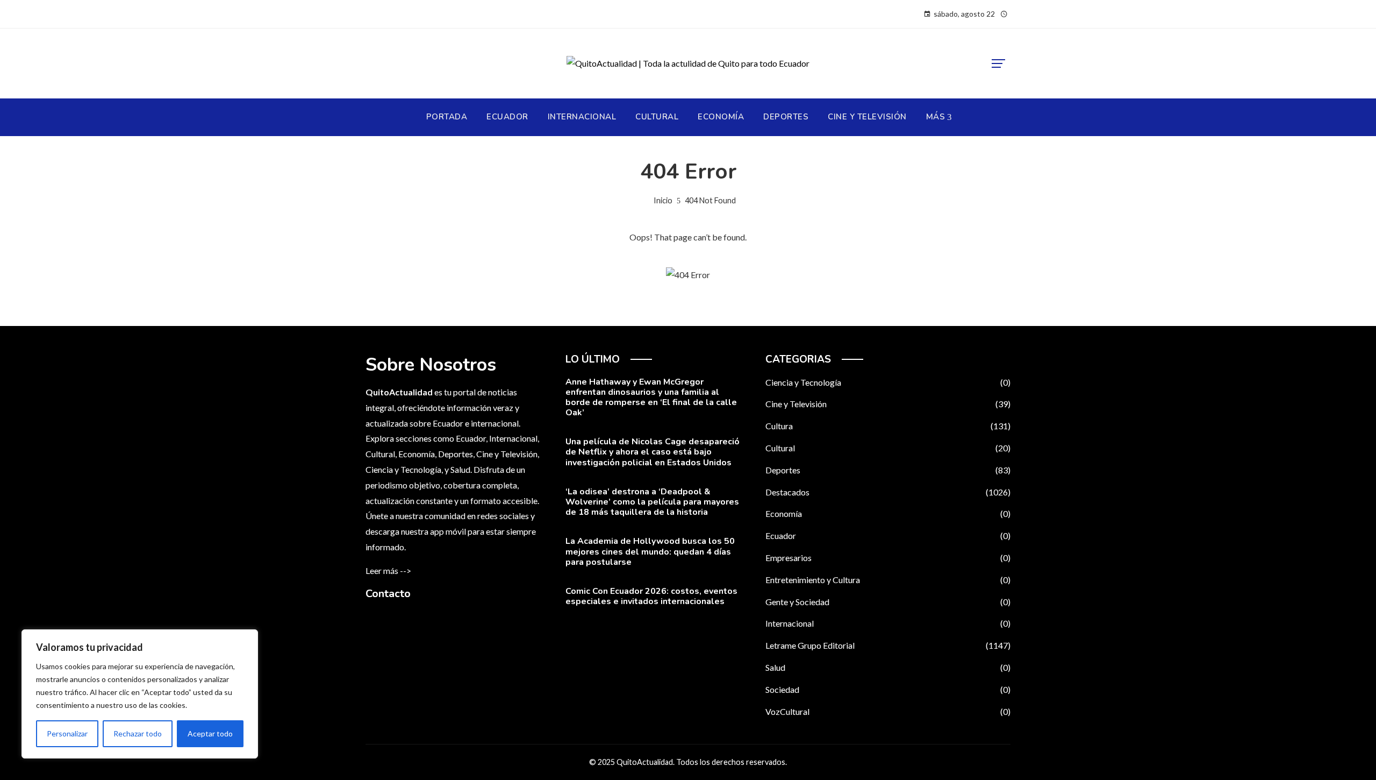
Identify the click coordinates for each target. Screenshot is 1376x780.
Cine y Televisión (887, 404)
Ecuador (887, 535)
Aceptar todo (210, 733)
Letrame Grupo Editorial (887, 645)
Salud (887, 667)
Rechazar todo (137, 733)
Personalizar (67, 733)
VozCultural (887, 711)
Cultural (887, 448)
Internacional (887, 623)
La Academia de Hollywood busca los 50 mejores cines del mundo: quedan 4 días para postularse (650, 551)
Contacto (388, 593)
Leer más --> (388, 570)
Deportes (887, 470)
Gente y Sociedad (887, 602)
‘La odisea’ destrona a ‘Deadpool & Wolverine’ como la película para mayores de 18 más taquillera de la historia (652, 502)
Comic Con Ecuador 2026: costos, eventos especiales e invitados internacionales (651, 596)
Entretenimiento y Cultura (887, 580)
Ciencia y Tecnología (887, 382)
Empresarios (887, 557)
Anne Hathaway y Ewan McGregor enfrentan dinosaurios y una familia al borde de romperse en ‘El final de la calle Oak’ (651, 397)
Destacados (887, 492)
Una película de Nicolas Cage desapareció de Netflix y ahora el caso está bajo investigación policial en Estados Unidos (652, 452)
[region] (140, 693)
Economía (887, 513)
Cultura (887, 426)
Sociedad (887, 689)
